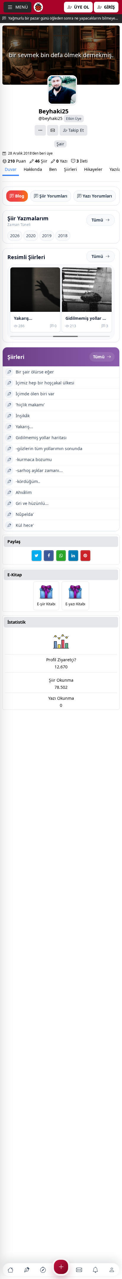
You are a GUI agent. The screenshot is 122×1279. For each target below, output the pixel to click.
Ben (53, 169)
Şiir (41, 161)
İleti (82, 161)
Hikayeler (93, 169)
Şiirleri (70, 169)
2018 (63, 235)
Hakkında (33, 169)
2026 (15, 235)
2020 (31, 235)
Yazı (62, 161)
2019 (47, 235)
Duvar (11, 169)
